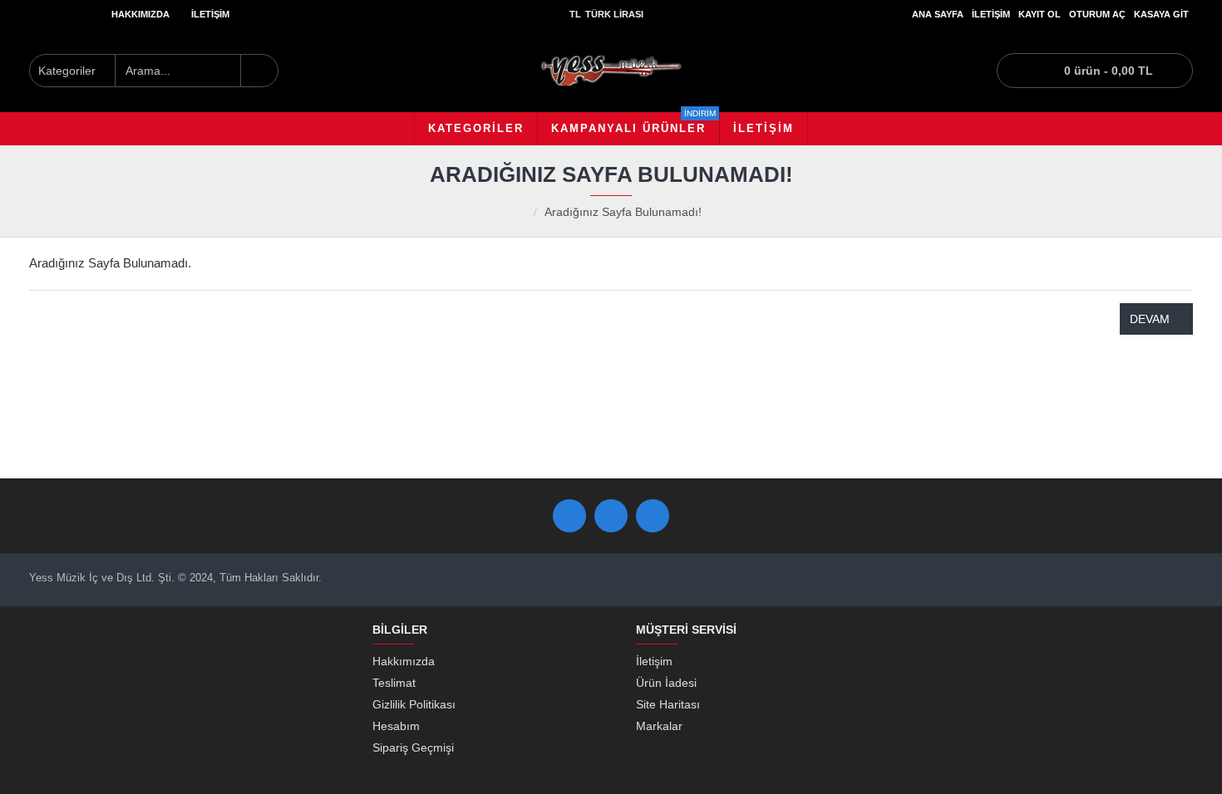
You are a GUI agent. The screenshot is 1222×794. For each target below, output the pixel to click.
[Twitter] (611, 515)
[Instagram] (652, 515)
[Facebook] (569, 515)
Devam (1150, 319)
